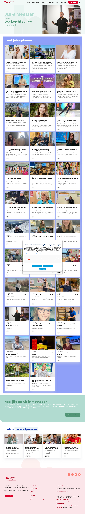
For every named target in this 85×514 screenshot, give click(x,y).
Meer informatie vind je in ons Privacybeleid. (33, 253)
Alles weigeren (48, 266)
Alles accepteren (37, 266)
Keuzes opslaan (42, 269)
